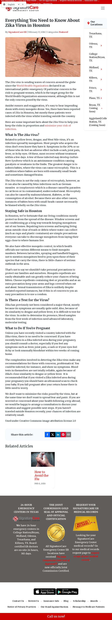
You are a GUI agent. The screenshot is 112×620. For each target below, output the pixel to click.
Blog (66, 601)
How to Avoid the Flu (41, 475)
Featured (63, 32)
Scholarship (79, 601)
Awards (94, 601)
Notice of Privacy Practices (21, 607)
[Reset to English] (23, 4)
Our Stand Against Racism (54, 607)
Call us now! (56, 616)
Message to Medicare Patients (89, 607)
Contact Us (18, 601)
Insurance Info (51, 601)
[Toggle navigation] (103, 8)
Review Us (33, 601)
